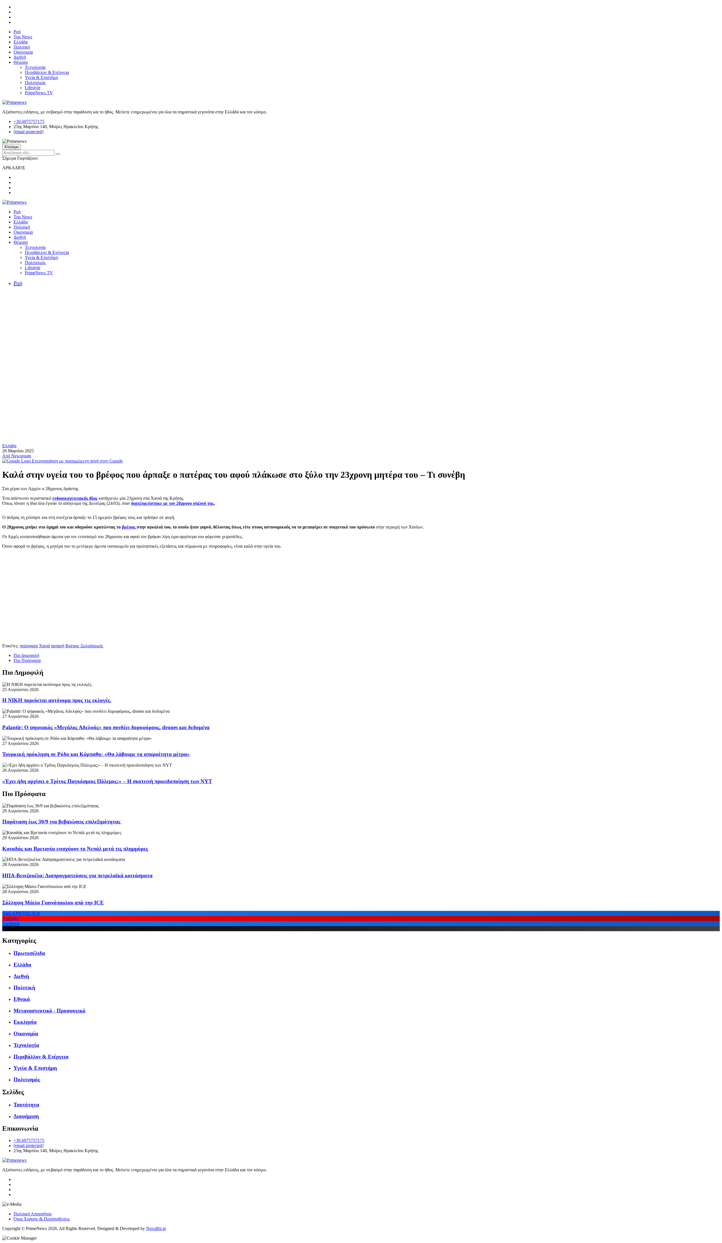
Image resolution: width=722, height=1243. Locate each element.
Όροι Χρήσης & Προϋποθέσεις (42, 1218)
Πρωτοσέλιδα (29, 953)
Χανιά (44, 645)
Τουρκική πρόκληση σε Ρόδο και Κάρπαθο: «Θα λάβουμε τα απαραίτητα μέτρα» (96, 754)
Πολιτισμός (35, 82)
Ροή (17, 31)
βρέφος (129, 527)
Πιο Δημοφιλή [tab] (26, 655)
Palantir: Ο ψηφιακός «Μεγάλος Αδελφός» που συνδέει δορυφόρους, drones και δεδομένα (106, 727)
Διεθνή (20, 57)
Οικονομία (23, 52)
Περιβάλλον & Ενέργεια (47, 72)
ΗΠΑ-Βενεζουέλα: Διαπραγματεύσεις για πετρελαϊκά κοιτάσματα (77, 875)
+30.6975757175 (29, 121)
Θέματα (21, 62)
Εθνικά (22, 999)
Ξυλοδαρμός (91, 645)
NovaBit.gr (156, 1228)
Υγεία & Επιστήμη (41, 77)
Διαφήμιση (26, 1116)
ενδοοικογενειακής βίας (75, 498)
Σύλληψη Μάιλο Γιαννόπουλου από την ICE (53, 903)
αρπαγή (57, 645)
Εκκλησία (25, 1022)
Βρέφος (72, 645)
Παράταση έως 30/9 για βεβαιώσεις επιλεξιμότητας (61, 822)
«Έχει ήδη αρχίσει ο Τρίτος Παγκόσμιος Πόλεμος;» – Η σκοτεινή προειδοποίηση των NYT (107, 781)
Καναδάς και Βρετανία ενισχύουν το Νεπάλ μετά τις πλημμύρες (75, 849)
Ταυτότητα (26, 1105)
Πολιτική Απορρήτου (33, 1213)
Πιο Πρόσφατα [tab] (27, 660)
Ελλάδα (21, 42)
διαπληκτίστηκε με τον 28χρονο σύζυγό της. (173, 503)
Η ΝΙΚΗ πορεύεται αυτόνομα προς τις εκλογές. (56, 700)
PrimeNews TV (39, 92)
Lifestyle (32, 87)
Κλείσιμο (12, 147)
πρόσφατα (29, 645)
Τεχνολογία (35, 67)
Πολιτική (22, 47)
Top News (23, 36)
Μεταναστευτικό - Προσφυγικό (49, 1011)
